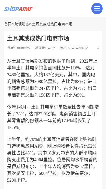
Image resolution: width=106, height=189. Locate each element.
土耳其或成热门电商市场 (52, 24)
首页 (8, 24)
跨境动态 (21, 24)
